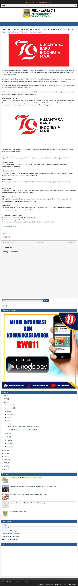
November (10, 408)
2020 (6, 460)
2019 (5, 463)
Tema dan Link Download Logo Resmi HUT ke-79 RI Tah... (24, 426)
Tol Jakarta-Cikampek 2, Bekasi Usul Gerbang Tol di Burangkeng (27, 503)
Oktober (9, 411)
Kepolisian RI (5, 528)
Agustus (9, 417)
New (76, 584)
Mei (8, 433)
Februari (9, 443)
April (8, 437)
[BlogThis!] (6, 237)
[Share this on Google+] (10, 233)
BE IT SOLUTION (64, 584)
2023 (5, 450)
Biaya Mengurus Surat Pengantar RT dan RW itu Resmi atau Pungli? (28, 494)
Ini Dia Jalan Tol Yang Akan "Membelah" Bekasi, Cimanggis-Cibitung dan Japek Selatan (33, 486)
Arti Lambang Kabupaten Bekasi (18, 511)
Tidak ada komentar (35, 32)
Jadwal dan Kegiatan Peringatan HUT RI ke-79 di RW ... (23, 429)
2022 (5, 453)
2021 (5, 456)
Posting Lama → (72, 242)
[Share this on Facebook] (6, 233)
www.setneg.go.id (12, 226)
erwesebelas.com (49, 584)
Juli (8, 420)
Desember (10, 405)
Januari (9, 446)
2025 (5, 399)
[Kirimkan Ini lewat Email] (4, 237)
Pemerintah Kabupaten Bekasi (10, 536)
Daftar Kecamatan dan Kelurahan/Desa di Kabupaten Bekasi (26, 477)
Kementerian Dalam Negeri (9, 531)
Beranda (40, 242)
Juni (8, 424)
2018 (5, 466)
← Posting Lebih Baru (7, 242)
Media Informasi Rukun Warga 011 (39, 2)
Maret (9, 440)
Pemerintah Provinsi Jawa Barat (10, 533)
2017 (5, 469)
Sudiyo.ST (34, 581)
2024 (5, 402)
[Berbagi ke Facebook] (9, 237)
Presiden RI (5, 525)
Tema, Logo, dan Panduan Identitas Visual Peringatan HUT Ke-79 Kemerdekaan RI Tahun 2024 (28, 222)
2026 (5, 396)
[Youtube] (6, 306)
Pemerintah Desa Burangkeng (10, 539)
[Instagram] (3, 306)
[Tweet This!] (8, 233)
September (10, 414)
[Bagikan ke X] (7, 237)
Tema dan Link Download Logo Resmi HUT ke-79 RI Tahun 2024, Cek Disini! (37, 29)
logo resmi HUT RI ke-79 (20, 32)
